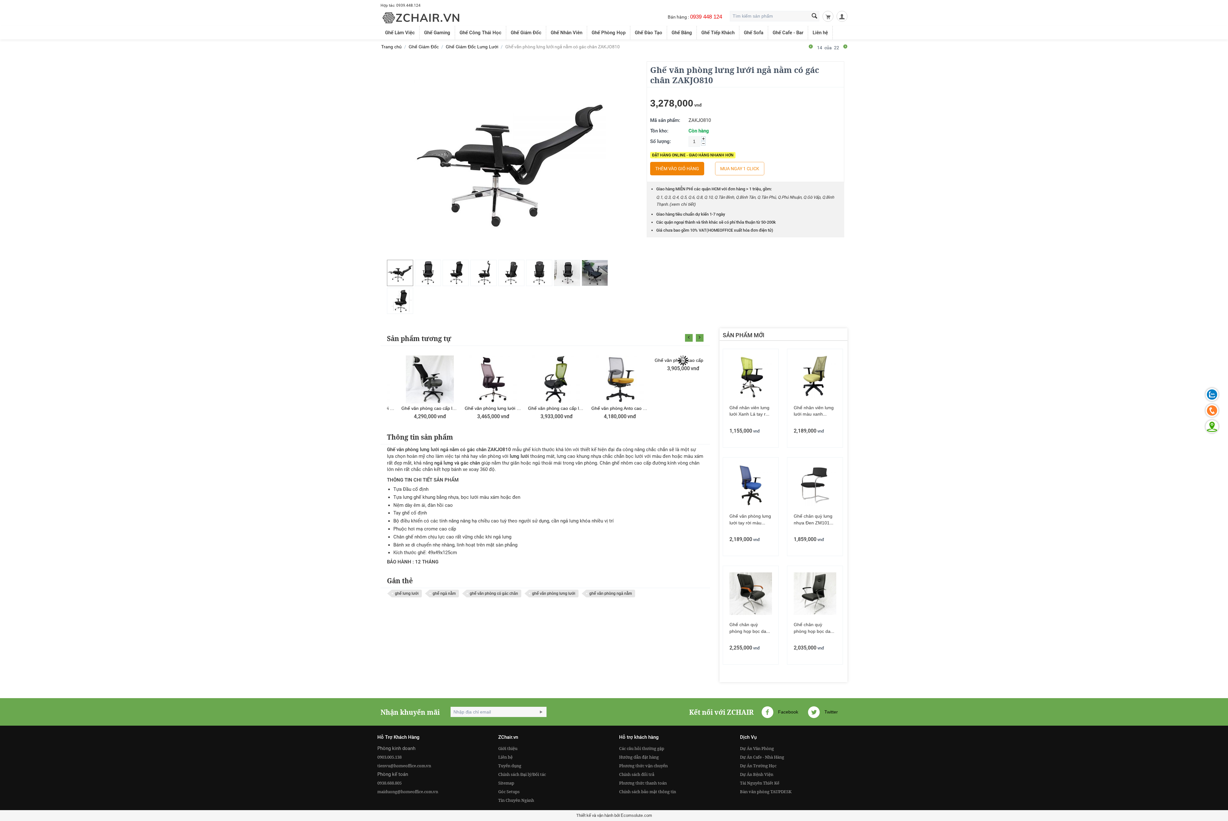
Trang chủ (391, 46)
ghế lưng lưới (407, 593)
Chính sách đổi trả (636, 774)
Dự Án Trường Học (758, 766)
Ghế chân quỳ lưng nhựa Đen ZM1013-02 (814, 523)
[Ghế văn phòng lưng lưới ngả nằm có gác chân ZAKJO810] (510, 161)
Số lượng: (660, 141)
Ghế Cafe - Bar (788, 33)
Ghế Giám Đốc (526, 33)
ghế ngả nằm (444, 593)
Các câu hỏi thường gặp (641, 748)
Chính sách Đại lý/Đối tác (522, 774)
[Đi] (541, 712)
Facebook (787, 711)
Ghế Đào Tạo (648, 33)
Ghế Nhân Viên (566, 33)
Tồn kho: (659, 131)
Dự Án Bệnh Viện (756, 774)
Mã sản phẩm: (665, 120)
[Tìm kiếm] (814, 16)
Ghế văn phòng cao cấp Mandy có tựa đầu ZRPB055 (671, 408)
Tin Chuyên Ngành (516, 800)
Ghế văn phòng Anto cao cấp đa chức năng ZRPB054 (608, 408)
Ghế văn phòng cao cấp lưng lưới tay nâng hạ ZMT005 (418, 408)
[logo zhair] (421, 17)
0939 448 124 (706, 17)
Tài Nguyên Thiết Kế (759, 783)
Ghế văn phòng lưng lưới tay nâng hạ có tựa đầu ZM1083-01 (481, 408)
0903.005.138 (389, 757)
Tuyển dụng (509, 766)
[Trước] (811, 47)
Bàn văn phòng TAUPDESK (765, 791)
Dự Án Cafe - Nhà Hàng (762, 757)
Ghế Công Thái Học (480, 33)
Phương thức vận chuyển (643, 766)
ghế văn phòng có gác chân (494, 593)
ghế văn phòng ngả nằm (610, 593)
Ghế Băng (682, 33)
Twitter (830, 711)
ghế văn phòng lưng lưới (553, 593)
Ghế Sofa (753, 33)
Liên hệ (820, 33)
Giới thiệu (507, 748)
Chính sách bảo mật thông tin (647, 791)
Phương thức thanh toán (643, 783)
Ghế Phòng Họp (609, 33)
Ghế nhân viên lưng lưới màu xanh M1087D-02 (814, 414)
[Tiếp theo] (845, 47)
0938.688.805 (389, 783)
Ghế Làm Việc (400, 33)
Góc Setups (509, 791)
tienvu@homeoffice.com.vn (404, 766)
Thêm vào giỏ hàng (677, 168)
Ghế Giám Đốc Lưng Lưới (472, 46)
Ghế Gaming (437, 33)
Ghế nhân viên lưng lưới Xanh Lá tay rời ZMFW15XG (749, 414)
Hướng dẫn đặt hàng (639, 757)
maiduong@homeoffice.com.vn (407, 791)
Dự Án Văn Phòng (757, 748)
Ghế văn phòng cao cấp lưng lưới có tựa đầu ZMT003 (545, 408)
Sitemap (506, 783)
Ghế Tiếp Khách (718, 33)
